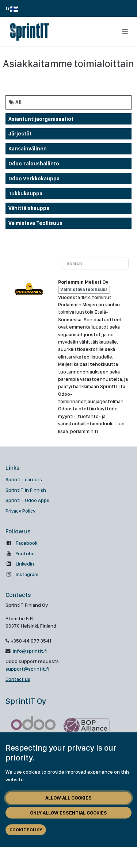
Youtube (25, 553)
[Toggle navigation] (125, 31)
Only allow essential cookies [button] (68, 813)
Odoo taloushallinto (33, 163)
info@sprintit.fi (29, 651)
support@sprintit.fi (27, 669)
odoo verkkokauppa (34, 178)
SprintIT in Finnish (25, 490)
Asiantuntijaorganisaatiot (40, 119)
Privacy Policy (20, 511)
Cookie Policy (25, 829)
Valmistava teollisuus (35, 223)
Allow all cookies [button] (68, 798)
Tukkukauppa (25, 193)
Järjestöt (20, 134)
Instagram (27, 574)
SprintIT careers (23, 479)
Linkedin (25, 564)
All (18, 102)
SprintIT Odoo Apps (27, 500)
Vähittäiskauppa (28, 208)
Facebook (26, 543)
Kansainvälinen (27, 149)
